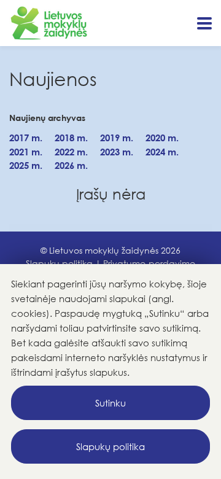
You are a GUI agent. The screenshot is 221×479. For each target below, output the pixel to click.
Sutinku (110, 403)
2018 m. (71, 137)
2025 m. (25, 165)
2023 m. (116, 151)
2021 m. (25, 151)
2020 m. (162, 137)
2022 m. (71, 151)
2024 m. (162, 151)
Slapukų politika (110, 446)
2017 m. (25, 137)
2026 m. (71, 165)
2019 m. (116, 137)
